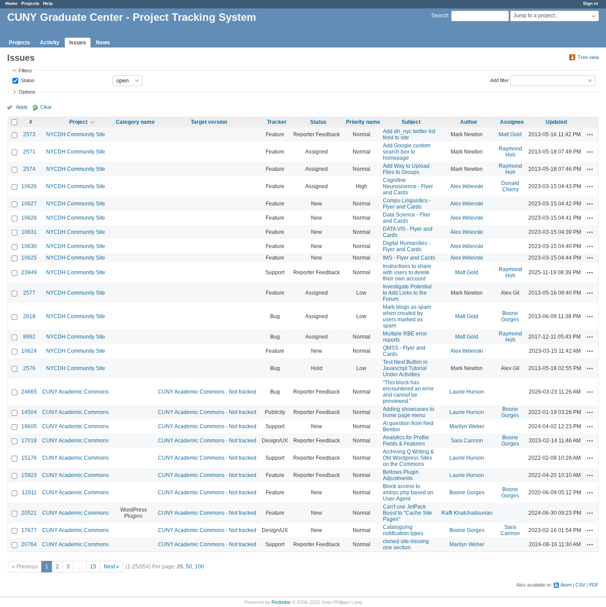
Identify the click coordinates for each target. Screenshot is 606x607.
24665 (29, 392)
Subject (411, 122)
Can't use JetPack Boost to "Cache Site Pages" (407, 513)
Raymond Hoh (510, 152)
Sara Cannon (467, 441)
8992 (29, 337)
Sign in (590, 3)
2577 (29, 293)
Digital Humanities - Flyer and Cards (406, 246)
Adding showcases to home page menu (408, 412)
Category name (135, 122)
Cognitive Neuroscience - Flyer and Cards (408, 186)
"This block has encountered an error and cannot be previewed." (408, 391)
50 (189, 567)
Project (78, 122)
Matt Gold (510, 134)
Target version (209, 122)
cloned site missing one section (406, 544)
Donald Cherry (510, 186)
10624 (29, 351)
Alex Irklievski (466, 186)
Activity (49, 42)
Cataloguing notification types (403, 530)
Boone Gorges (510, 316)
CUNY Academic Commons (75, 392)
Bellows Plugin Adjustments (401, 475)
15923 (29, 475)
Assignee (512, 122)
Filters (25, 70)
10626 (29, 186)
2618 (29, 316)
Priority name (363, 122)
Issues (77, 42)
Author (468, 122)
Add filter (499, 80)
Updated (556, 122)
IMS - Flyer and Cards (409, 258)
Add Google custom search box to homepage (406, 151)
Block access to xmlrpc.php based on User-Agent (408, 492)
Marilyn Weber (466, 426)
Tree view (588, 57)
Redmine (281, 602)
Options (27, 92)
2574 (29, 169)
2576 (29, 368)
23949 (29, 272)
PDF (594, 584)
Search (440, 15)
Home (11, 3)
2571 (29, 152)
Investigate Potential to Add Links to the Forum (407, 293)
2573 (29, 134)
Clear (46, 107)
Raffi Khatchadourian (466, 513)
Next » (111, 567)
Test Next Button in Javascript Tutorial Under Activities (405, 368)
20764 (29, 544)
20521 (29, 513)
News (103, 42)
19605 (29, 426)
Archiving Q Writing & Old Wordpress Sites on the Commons (408, 458)
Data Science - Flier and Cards (406, 218)
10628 (29, 218)
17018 (29, 441)
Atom (565, 584)
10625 (29, 258)
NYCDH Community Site (75, 134)
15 (93, 567)
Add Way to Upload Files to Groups (406, 169)
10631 (29, 232)
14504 (29, 412)
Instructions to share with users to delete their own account (407, 272)
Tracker (277, 122)
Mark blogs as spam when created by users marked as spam (407, 316)
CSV (580, 584)
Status (27, 80)
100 (199, 567)
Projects (30, 3)
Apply (22, 107)
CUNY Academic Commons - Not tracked (207, 392)
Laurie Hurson (466, 392)
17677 (29, 530)
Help (48, 3)
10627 (29, 204)
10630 (29, 246)
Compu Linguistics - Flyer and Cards (407, 203)
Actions (590, 134)
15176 (29, 458)
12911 (29, 492)
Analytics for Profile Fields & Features (406, 440)
